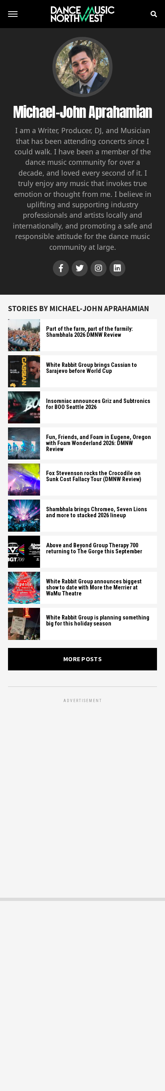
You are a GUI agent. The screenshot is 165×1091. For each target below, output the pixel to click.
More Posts (82, 659)
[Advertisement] (82, 787)
